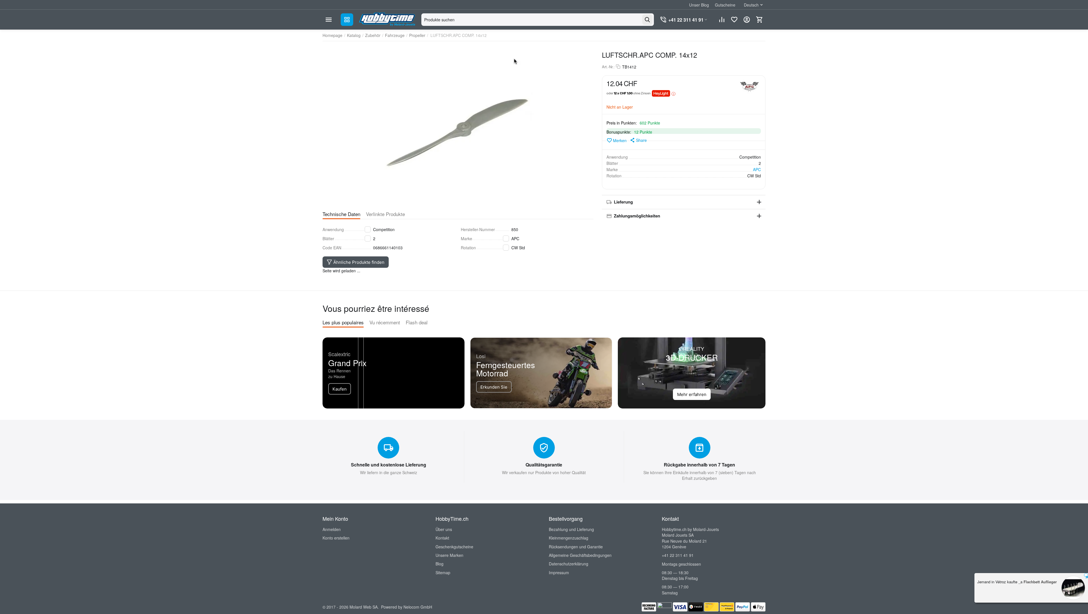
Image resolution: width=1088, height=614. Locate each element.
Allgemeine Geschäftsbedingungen (580, 555)
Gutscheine (725, 5)
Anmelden (332, 529)
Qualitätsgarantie (544, 464)
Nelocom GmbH (417, 607)
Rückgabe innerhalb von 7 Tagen (699, 464)
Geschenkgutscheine (454, 546)
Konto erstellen (336, 538)
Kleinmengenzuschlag (568, 538)
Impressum (559, 572)
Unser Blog (699, 5)
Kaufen (339, 389)
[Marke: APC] (749, 86)
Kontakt (442, 538)
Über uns (444, 529)
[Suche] (647, 19)
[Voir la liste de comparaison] (721, 19)
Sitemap (443, 572)
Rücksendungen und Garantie (576, 546)
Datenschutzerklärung (568, 564)
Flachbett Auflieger (1040, 581)
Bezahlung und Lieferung (571, 529)
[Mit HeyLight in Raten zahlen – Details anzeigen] (673, 93)
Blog (439, 564)
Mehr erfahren (691, 394)
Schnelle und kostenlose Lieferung (388, 464)
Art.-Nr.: (608, 66)
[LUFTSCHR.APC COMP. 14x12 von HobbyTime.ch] (458, 125)
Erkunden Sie (493, 387)
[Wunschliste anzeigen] (734, 19)
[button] (638, 140)
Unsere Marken (449, 555)
